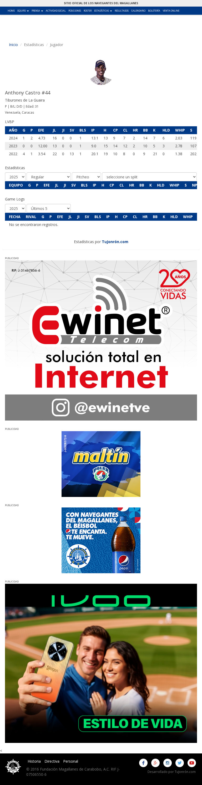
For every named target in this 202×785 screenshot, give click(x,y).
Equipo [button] (23, 10)
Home (11, 10)
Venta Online (171, 10)
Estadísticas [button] (103, 10)
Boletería (154, 10)
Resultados (122, 10)
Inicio (13, 44)
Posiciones (74, 10)
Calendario (138, 10)
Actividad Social (56, 10)
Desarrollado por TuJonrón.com (172, 771)
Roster (88, 10)
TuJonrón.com (115, 241)
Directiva (51, 761)
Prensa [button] (38, 10)
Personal (70, 761)
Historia (34, 761)
